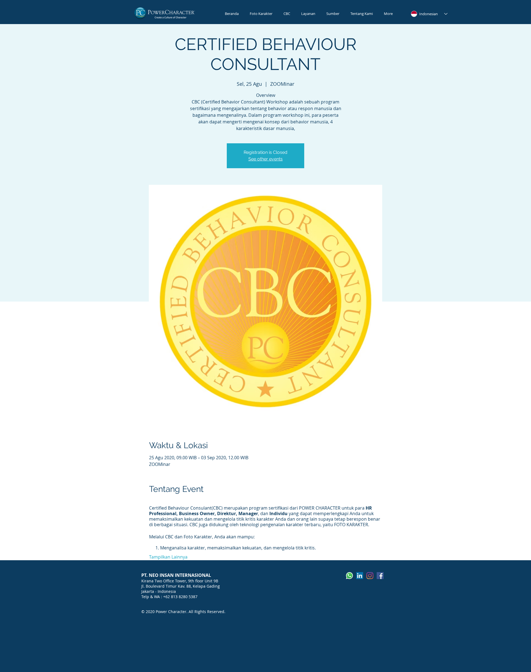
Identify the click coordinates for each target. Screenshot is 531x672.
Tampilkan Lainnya (168, 557)
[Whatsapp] (349, 575)
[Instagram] (369, 575)
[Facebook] (380, 575)
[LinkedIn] (359, 575)
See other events (265, 159)
